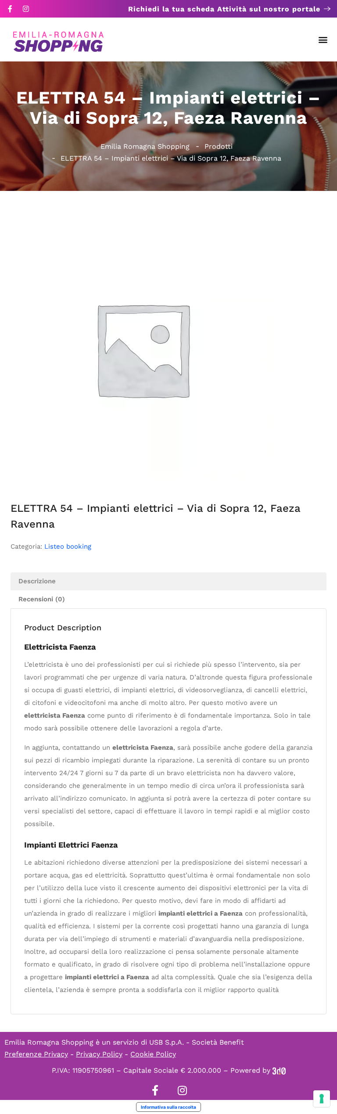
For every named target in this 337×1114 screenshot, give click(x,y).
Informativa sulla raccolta (168, 1107)
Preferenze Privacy (36, 1054)
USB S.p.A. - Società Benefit (196, 1042)
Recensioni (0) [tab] (41, 599)
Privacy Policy (99, 1054)
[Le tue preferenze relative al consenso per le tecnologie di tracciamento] (321, 1098)
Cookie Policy (153, 1054)
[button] (323, 39)
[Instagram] (25, 8)
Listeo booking (67, 546)
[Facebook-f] (10, 8)
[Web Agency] (279, 1070)
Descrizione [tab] (37, 581)
